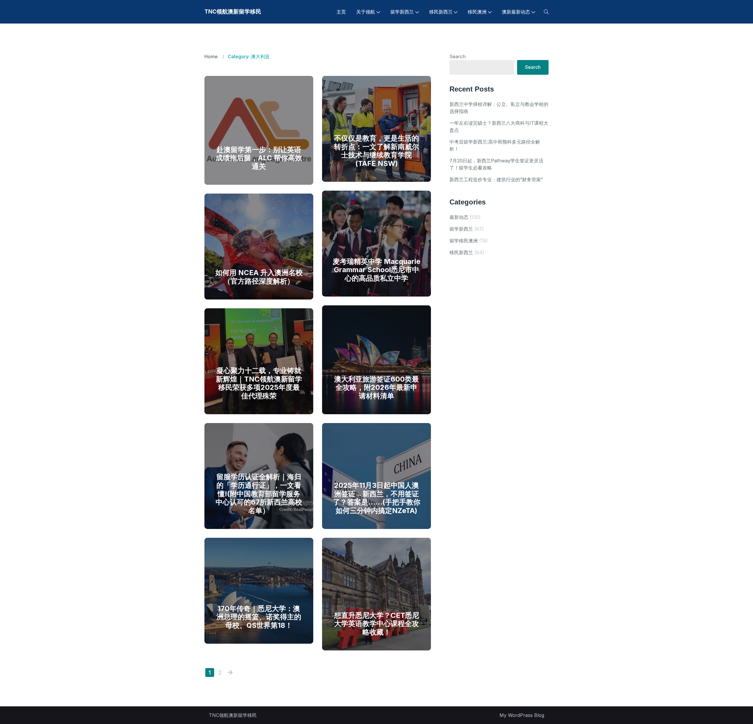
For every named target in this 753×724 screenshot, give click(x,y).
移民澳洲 (477, 12)
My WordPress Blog (521, 715)
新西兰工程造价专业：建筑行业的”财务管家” (496, 179)
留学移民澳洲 (463, 241)
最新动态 (458, 217)
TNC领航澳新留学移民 (232, 11)
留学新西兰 (402, 12)
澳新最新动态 (516, 12)
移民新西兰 (441, 12)
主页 (341, 12)
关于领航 (365, 12)
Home (211, 56)
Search (457, 56)
